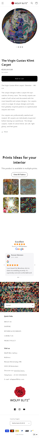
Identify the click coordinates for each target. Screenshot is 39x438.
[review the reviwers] (8, 262)
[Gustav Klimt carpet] (20, 47)
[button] (2, 3)
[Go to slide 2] (19, 277)
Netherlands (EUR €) (18, 423)
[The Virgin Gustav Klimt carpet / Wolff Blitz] (18, 47)
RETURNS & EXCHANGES (12, 331)
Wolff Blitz (21, 434)
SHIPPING (7, 326)
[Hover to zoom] (19, 26)
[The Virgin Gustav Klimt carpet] (16, 47)
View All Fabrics (19, 174)
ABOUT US (8, 322)
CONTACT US (8, 336)
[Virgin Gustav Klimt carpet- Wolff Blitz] (22, 47)
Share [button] (6, 132)
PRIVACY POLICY (10, 341)
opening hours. (19, 371)
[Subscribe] (32, 305)
